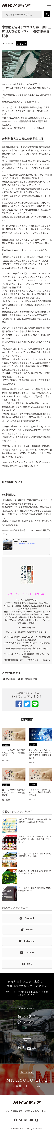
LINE (29, 963)
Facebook (29, 918)
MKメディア (22, 1128)
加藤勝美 (10, 679)
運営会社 (14, 1110)
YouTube (30, 952)
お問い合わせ (24, 1110)
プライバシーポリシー (40, 1110)
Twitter (29, 929)
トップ (7, 1110)
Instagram (29, 941)
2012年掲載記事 (28, 679)
